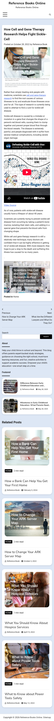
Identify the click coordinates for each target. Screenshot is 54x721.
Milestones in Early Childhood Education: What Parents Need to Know (34, 405)
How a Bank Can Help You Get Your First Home (26, 483)
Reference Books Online (27, 3)
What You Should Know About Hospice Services (26, 625)
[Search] (50, 15)
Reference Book (40, 44)
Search (5, 333)
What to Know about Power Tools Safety (24, 696)
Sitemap (47, 717)
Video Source (10, 205)
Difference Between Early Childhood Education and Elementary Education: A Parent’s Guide (31, 387)
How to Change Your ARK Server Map (23, 554)
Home (16, 296)
